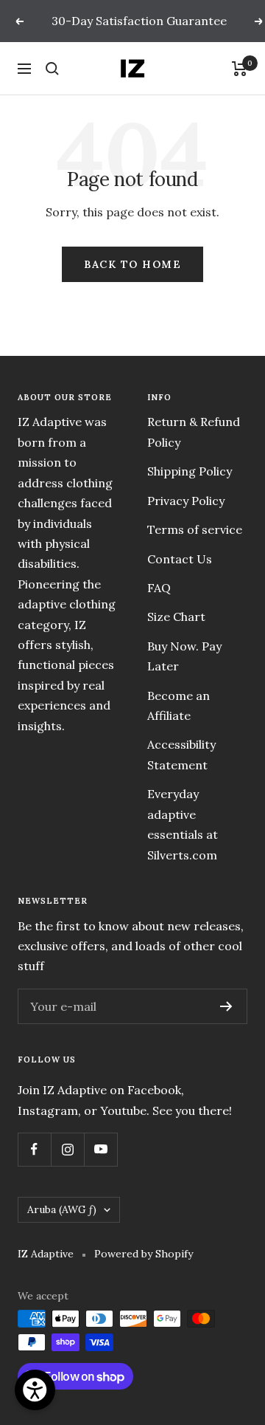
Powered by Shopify (143, 1253)
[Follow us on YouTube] (100, 1149)
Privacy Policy (186, 500)
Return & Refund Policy (193, 431)
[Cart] (239, 68)
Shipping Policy (189, 471)
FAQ (159, 587)
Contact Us (179, 559)
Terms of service (194, 529)
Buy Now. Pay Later (184, 656)
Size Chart (176, 616)
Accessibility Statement (181, 754)
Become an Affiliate (178, 705)
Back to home (132, 264)
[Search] (52, 68)
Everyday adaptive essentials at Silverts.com (182, 824)
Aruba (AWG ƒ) (61, 1209)
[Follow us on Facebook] (34, 1149)
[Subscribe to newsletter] (226, 1006)
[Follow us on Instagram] (67, 1149)
